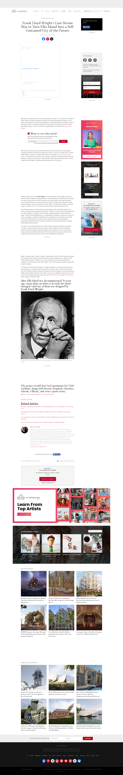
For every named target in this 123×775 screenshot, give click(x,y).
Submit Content (59, 769)
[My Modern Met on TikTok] (70, 761)
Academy (63, 11)
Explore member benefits (48, 482)
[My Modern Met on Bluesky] (79, 761)
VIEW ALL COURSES (92, 156)
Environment (70, 755)
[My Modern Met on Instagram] (57, 761)
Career (53, 755)
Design (47, 11)
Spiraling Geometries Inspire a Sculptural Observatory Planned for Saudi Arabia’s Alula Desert (33, 600)
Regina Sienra (45, 35)
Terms (63, 771)
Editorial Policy (49, 769)
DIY (50, 755)
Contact (65, 769)
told (38, 206)
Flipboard (85, 67)
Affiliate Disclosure (77, 769)
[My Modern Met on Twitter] (52, 761)
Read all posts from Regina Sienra (38, 446)
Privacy (59, 771)
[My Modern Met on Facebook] (44, 761)
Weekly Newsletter (93, 64)
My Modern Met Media (91, 70)
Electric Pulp (99, 769)
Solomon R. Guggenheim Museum (63, 275)
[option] (63, 514)
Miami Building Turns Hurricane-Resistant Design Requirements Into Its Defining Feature (87, 600)
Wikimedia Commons (63, 360)
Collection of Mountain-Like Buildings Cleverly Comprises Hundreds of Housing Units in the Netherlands (33, 728)
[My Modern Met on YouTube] (66, 761)
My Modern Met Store (29, 532)
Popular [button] (35, 11)
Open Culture (28, 399)
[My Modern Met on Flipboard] (61, 761)
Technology (82, 755)
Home (43, 18)
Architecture (50, 18)
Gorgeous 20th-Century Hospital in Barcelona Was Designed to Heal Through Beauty (61, 600)
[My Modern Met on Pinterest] (48, 761)
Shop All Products (92, 194)
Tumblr (96, 65)
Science (76, 755)
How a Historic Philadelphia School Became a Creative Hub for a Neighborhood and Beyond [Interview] (88, 694)
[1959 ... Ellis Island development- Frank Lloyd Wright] (37, 395)
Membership (106, 11)
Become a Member (47, 479)
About (43, 769)
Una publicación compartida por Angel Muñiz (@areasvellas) (42, 90)
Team (54, 769)
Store (69, 11)
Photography (55, 11)
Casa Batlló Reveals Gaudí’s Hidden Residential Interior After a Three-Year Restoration (60, 634)
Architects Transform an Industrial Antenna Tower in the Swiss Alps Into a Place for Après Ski (32, 694)
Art (42, 11)
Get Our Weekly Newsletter (66, 461)
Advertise (70, 769)
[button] (77, 11)
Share (57, 454)
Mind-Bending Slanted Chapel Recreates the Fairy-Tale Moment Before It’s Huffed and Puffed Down (61, 728)
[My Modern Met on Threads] (75, 761)
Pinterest (92, 65)
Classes (64, 755)
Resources (59, 755)
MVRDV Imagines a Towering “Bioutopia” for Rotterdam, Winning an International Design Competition (33, 634)
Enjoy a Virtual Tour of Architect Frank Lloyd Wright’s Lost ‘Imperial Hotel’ (43, 422)
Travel (87, 755)
